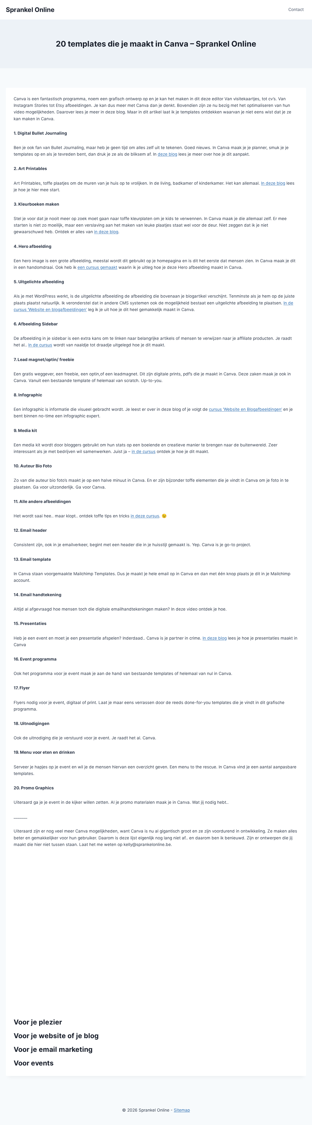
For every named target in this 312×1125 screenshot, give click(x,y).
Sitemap (182, 1110)
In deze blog (273, 183)
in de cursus (144, 451)
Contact (296, 9)
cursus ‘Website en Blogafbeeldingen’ (245, 409)
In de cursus (40, 344)
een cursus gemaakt (97, 267)
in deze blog (106, 231)
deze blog (167, 154)
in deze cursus (145, 515)
